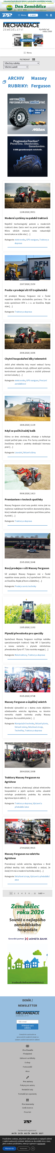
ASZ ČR (27, 1133)
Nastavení (23, 1148)
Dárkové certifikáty (27, 1058)
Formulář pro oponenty (27, 1094)
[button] (27, 1027)
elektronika (20, 239)
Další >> (41, 893)
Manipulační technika (24, 723)
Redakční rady (27, 1089)
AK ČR (14, 1133)
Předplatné (27, 1054)
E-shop (27, 1062)
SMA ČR (34, 1133)
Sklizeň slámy (29, 452)
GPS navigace (32, 239)
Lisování (18, 452)
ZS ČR (20, 1133)
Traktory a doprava (23, 311)
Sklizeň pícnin (41, 723)
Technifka (19, 730)
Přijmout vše (9, 1148)
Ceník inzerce (27, 1108)
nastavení (41, 1143)
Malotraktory (21, 655)
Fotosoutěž (27, 1067)
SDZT (41, 1133)
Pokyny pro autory (27, 1085)
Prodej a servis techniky (25, 586)
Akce (27, 1071)
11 (35, 893)
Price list (27, 1112)
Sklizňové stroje (35, 727)
